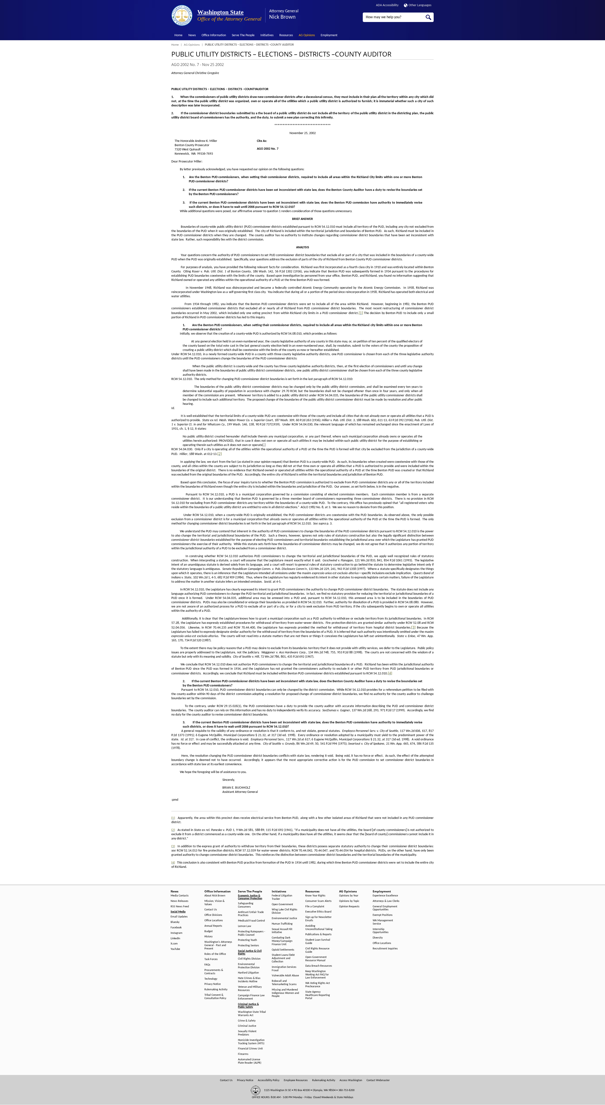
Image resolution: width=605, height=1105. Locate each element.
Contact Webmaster (378, 1080)
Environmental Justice (284, 918)
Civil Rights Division (249, 958)
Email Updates (179, 916)
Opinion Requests (349, 906)
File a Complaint (314, 906)
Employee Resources (296, 1080)
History (208, 936)
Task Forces (211, 959)
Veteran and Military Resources (250, 989)
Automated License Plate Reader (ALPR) (249, 1061)
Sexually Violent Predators (247, 1033)
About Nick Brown (214, 895)
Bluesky (175, 922)
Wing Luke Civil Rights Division (284, 911)
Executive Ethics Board (318, 911)
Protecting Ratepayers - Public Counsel (251, 933)
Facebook (176, 927)
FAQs (207, 964)
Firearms (243, 1054)
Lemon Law (244, 926)
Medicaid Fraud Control (251, 920)
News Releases (179, 901)
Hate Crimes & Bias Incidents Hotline (249, 980)
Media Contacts (180, 895)
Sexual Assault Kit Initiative (282, 931)
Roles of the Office (215, 954)
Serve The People (243, 35)
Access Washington (351, 1080)
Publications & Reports (318, 934)
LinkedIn (175, 938)
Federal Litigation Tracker (282, 897)
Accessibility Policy (268, 1080)
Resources (286, 35)
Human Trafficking (282, 923)
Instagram (176, 933)
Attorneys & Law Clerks (386, 901)
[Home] (182, 15)
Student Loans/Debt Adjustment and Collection (283, 958)
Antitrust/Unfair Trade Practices (251, 914)
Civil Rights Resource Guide (317, 950)
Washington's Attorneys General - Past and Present (218, 945)
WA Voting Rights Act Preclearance (317, 985)
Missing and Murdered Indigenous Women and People (285, 993)
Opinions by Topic (349, 901)
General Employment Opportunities (385, 908)
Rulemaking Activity (215, 989)
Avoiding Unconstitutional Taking (319, 928)
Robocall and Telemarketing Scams (284, 983)
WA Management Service (383, 922)
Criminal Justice (247, 1026)
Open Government (282, 904)
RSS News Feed (180, 906)
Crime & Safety (246, 1020)
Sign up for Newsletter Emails (318, 919)
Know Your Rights (315, 895)
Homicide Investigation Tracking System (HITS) (251, 1042)
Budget (208, 931)
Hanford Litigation (248, 972)
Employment (329, 35)
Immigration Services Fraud (284, 969)
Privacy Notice (212, 984)
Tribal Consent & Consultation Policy (215, 997)
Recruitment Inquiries (385, 948)
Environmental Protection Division (248, 966)
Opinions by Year (348, 895)
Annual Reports (213, 926)
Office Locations (213, 920)
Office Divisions (213, 915)
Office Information (214, 35)
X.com (174, 943)
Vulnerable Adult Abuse (285, 975)
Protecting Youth (247, 940)
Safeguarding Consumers (245, 905)
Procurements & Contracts (213, 972)
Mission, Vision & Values (214, 903)
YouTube (175, 949)
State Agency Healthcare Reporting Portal (317, 995)
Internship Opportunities (381, 931)
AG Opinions (307, 35)
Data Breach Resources (318, 966)
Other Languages (420, 5)
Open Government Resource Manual (316, 959)
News (192, 35)
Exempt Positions (383, 915)
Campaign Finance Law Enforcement (251, 997)
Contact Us (210, 909)
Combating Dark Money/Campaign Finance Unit (282, 941)
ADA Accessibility (387, 5)
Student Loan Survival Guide (317, 942)
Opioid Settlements (283, 949)
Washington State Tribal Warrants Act (252, 1014)
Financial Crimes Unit (250, 1048)
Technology (210, 979)
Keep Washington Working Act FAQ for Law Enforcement (317, 974)
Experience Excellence (385, 895)
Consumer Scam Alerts (318, 901)
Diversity (378, 937)
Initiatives (266, 35)
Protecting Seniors (248, 945)
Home (178, 35)
